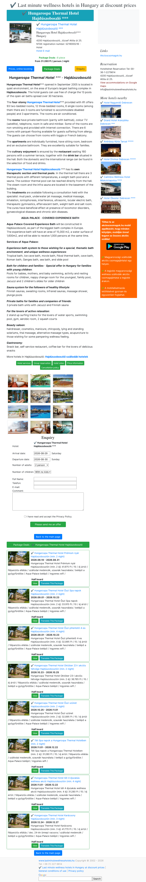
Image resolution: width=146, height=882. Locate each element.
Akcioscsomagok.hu (111, 55)
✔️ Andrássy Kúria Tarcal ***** (116, 141)
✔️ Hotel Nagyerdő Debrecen (116, 102)
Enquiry (81, 68)
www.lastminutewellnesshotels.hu (57, 860)
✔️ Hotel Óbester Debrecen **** (117, 198)
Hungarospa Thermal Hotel (43, 102)
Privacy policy (76, 870)
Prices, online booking (20, 68)
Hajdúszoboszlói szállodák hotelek (66, 356)
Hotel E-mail (43, 50)
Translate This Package (52, 583)
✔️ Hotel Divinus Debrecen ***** (118, 159)
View (35, 583)
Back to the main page (48, 536)
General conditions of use (52, 870)
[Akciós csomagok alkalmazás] (118, 246)
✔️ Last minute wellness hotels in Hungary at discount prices (73, 4)
